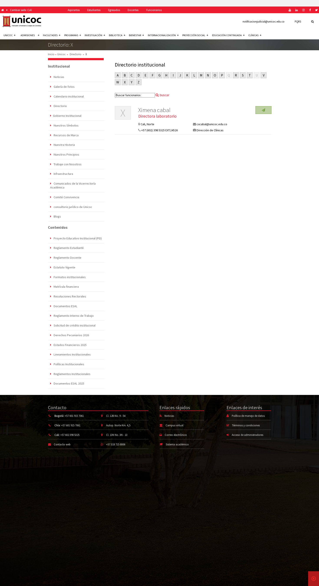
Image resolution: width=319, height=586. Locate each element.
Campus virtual (174, 425)
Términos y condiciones (246, 425)
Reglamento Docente (67, 258)
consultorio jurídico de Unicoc (72, 207)
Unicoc (61, 54)
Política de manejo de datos (248, 415)
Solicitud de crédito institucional (74, 325)
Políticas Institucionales (68, 364)
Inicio (51, 54)
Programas (71, 35)
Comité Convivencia (66, 197)
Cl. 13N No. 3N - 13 (116, 435)
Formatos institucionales (69, 277)
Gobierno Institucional (67, 116)
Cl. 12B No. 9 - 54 (115, 415)
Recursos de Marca (66, 135)
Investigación (93, 35)
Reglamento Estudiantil (68, 248)
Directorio (75, 54)
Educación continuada (227, 35)
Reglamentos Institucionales (71, 374)
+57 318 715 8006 (115, 444)
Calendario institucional (68, 96)
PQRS (298, 21)
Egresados (114, 10)
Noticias (58, 77)
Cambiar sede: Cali (21, 10)
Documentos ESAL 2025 (68, 383)
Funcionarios (154, 10)
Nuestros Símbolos (66, 125)
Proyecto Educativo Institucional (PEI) (77, 238)
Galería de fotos (64, 87)
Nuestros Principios (66, 154)
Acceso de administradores (247, 435)
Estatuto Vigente (64, 267)
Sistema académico (177, 444)
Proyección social (193, 35)
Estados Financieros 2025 (70, 345)
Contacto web (62, 444)
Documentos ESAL (65, 306)
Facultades (50, 35)
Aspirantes (74, 10)
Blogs (57, 216)
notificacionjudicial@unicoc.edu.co (263, 21)
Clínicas (253, 35)
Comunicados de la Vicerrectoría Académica (72, 185)
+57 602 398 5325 (69, 435)
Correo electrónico (176, 435)
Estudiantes (93, 10)
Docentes (133, 10)
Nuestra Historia (64, 145)
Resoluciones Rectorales (69, 296)
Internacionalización (162, 35)
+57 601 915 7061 (74, 415)
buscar (164, 95)
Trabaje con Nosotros (67, 164)
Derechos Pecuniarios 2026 (71, 335)
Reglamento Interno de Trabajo (73, 316)
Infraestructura (63, 174)
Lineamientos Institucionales (72, 354)
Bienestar (135, 35)
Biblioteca (115, 35)
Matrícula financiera (66, 287)
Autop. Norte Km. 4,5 (118, 425)
